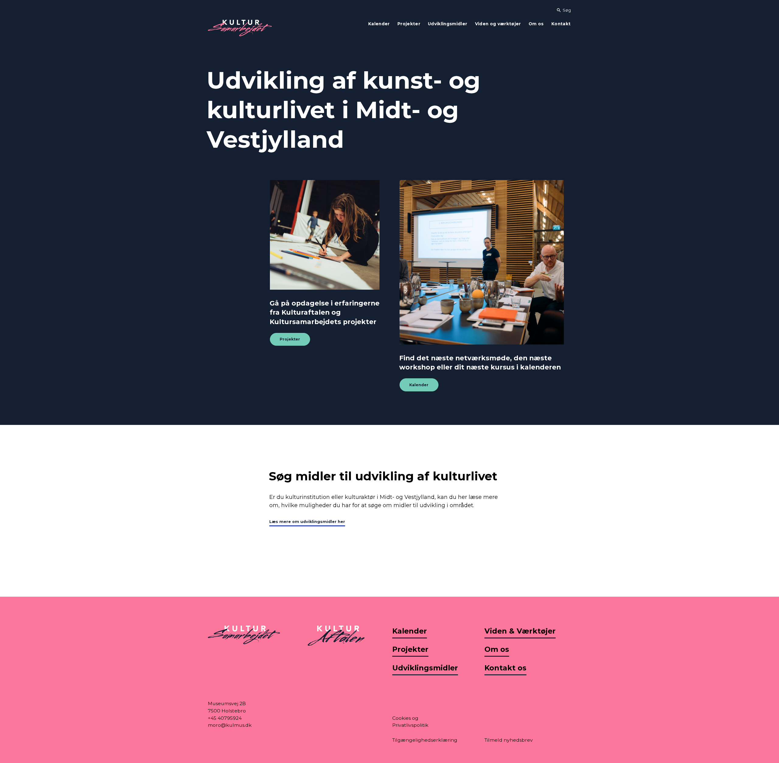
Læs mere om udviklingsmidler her (307, 521)
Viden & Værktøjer (520, 631)
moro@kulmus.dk (230, 725)
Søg (563, 10)
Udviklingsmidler (425, 667)
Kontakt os (505, 667)
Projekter (290, 339)
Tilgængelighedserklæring (424, 740)
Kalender (418, 385)
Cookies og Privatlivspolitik (410, 721)
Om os (496, 649)
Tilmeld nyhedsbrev (508, 740)
